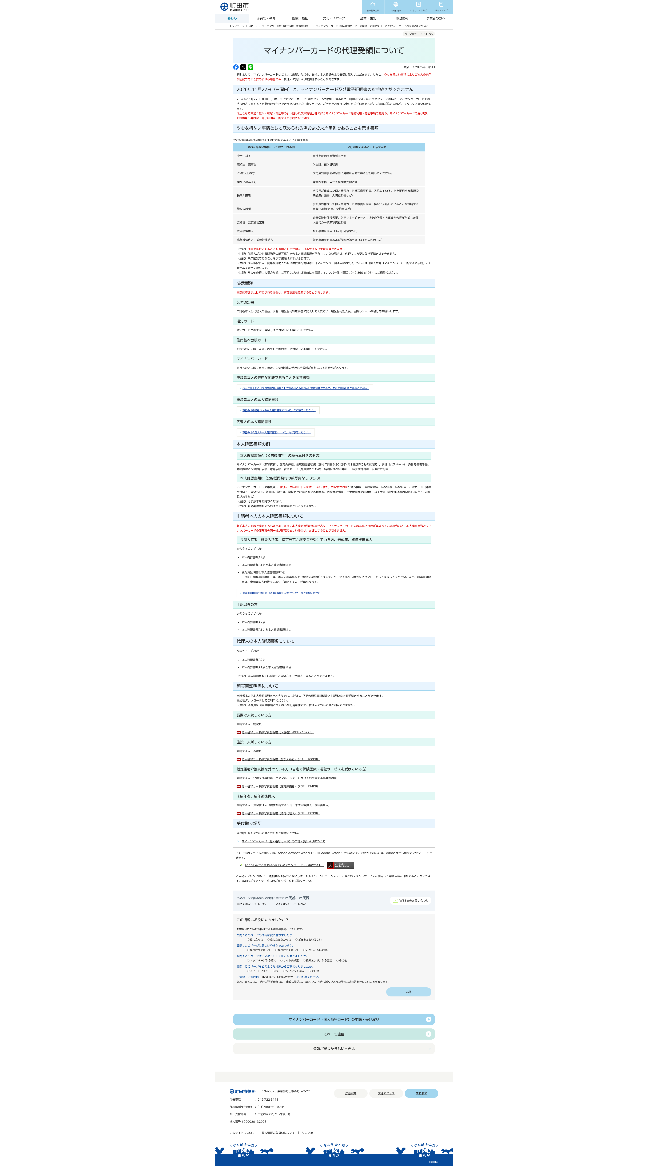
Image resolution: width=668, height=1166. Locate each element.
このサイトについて (242, 1132)
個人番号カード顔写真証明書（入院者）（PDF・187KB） (278, 732)
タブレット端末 (295, 971)
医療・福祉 (300, 18)
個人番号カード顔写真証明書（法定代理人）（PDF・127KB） (281, 813)
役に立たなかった (280, 939)
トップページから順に (263, 960)
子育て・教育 (266, 18)
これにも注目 (334, 1034)
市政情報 (402, 18)
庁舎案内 (350, 1093)
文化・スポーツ (334, 18)
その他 (343, 960)
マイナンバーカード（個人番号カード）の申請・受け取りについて (283, 841)
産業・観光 (368, 18)
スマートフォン (259, 971)
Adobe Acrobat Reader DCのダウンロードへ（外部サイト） (284, 865)
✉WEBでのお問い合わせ (277, 977)
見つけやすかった (260, 950)
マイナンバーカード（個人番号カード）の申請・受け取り (347, 26)
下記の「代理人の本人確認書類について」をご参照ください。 (276, 432)
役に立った (256, 939)
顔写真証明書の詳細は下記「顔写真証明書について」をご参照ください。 (282, 593)
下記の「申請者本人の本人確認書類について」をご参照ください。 (279, 410)
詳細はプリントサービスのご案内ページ (266, 880)
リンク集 (307, 1132)
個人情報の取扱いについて (278, 1132)
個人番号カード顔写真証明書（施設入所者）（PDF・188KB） (281, 759)
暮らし (232, 18)
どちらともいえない (310, 939)
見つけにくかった (288, 950)
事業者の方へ (435, 18)
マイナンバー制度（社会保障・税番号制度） (286, 26)
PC (277, 971)
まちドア (421, 1093)
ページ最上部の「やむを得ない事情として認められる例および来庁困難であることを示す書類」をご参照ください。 (305, 388)
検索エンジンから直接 (319, 960)
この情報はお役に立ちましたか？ (263, 919)
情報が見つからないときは (334, 1048)
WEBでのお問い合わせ (414, 900)
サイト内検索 (291, 960)
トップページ (237, 26)
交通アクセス (386, 1093)
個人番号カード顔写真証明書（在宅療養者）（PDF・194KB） (281, 786)
